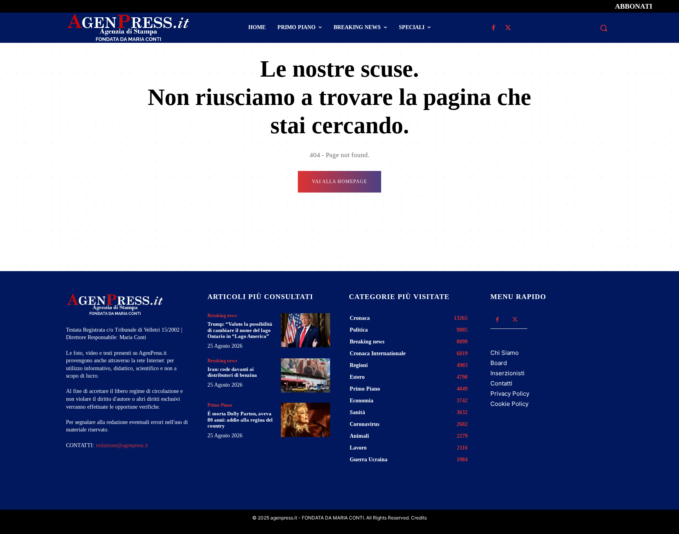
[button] (603, 27)
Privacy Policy (509, 393)
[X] (508, 28)
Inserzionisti (507, 373)
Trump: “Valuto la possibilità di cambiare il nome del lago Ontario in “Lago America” (239, 330)
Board (498, 363)
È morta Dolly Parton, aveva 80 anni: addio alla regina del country (240, 420)
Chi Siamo (504, 352)
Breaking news (222, 315)
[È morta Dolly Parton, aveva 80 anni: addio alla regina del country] (305, 420)
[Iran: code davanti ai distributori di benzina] (305, 375)
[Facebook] (493, 28)
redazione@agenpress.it (122, 445)
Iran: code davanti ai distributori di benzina (232, 372)
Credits (419, 518)
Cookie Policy (509, 403)
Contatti (501, 383)
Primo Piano (219, 405)
